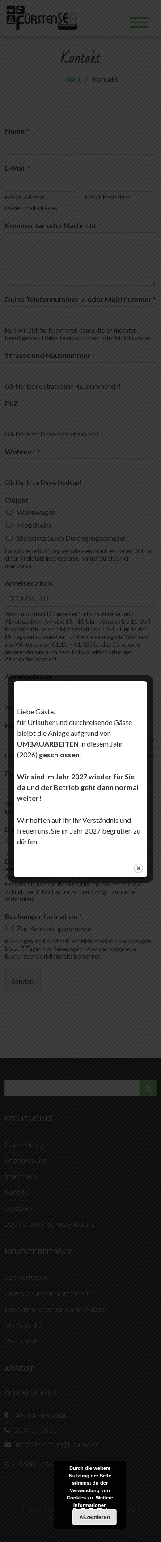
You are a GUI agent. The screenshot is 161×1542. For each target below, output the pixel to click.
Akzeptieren (94, 1517)
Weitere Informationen (93, 1501)
